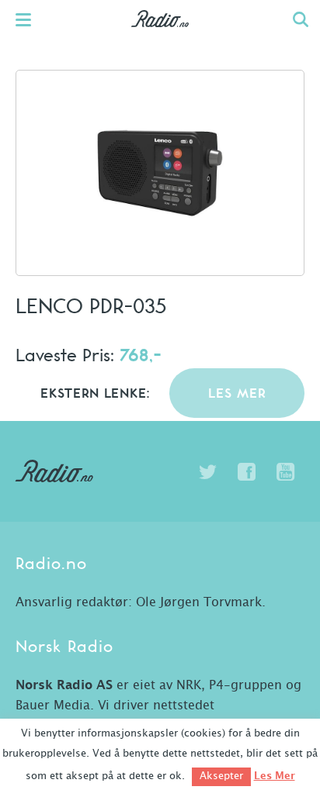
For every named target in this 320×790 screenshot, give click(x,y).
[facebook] (246, 472)
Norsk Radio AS (64, 685)
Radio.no (160, 35)
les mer (237, 394)
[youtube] (285, 472)
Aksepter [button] (221, 776)
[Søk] (300, 19)
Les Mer (274, 776)
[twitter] (207, 472)
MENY (31, 19)
